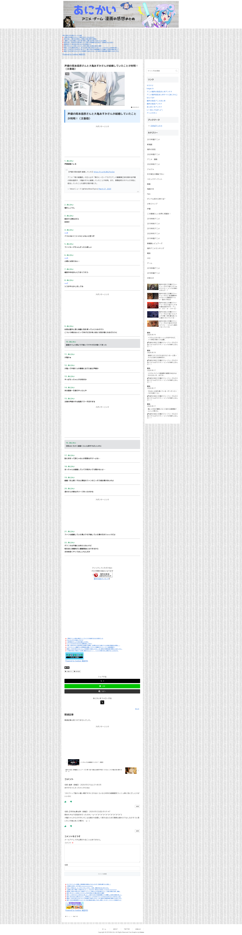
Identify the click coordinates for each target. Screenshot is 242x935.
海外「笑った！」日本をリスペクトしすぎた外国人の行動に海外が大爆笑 (82, 46)
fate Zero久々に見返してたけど (75, 640)
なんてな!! (150, 97)
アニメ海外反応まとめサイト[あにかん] (162, 94)
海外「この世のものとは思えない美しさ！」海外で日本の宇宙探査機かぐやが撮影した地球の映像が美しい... (91, 49)
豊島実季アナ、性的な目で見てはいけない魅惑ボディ (77, 44)
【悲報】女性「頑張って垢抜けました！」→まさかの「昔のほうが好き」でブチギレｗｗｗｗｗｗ (92, 889)
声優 (68, 667)
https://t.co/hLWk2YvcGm (104, 172)
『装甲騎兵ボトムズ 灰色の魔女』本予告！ (78, 642)
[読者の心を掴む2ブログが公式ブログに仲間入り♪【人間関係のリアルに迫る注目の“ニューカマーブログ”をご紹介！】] (74, 905)
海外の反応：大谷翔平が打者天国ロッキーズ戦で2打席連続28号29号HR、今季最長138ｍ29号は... (89, 42)
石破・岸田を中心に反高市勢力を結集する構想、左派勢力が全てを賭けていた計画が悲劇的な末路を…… (93, 645)
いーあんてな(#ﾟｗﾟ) (154, 110)
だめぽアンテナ (156, 126)
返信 (137, 806)
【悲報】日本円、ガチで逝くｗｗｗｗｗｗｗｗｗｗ (80, 886)
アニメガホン (152, 113)
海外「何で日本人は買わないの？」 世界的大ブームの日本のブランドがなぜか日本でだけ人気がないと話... (94, 896)
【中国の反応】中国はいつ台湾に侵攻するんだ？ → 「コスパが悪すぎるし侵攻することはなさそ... (93, 650)
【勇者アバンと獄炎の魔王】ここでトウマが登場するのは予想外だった (85, 638)
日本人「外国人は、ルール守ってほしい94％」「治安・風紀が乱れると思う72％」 (88, 888)
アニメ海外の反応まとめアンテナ (159, 91)
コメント (68, 843)
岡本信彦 (78, 671)
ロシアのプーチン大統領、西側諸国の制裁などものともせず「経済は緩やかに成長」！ (89, 884)
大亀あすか (69, 671)
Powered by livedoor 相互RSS (74, 54)
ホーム (104, 929)
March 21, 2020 (105, 189)
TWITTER (127, 929)
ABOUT (115, 929)
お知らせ (138, 929)
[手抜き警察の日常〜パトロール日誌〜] (74, 656)
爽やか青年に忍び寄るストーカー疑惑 (72, 35)
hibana (142, 932)
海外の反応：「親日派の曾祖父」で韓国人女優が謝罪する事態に (80, 39)
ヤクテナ (150, 85)
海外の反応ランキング (101, 579)
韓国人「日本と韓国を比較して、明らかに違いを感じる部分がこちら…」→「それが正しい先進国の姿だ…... (91, 47)
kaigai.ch (150, 88)
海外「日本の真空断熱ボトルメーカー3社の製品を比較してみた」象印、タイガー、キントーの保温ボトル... (94, 900)
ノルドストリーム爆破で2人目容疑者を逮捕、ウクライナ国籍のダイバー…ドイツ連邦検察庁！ (91, 647)
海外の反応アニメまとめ (156, 101)
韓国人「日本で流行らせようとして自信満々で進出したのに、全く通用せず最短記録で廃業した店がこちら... (91, 51)
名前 (66, 865)
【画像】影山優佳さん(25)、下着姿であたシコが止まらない (79, 37)
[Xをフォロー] (102, 702)
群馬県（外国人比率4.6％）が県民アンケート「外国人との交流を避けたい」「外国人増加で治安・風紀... (93, 891)
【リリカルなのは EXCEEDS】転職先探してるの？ (79, 643)
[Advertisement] (102, 141)
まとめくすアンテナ (154, 107)
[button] (102, 691)
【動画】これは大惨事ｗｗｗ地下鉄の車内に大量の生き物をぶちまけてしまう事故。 (85, 40)
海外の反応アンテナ (154, 104)
